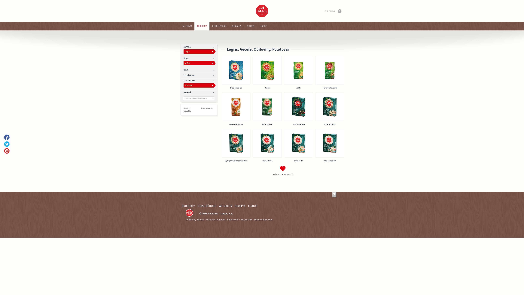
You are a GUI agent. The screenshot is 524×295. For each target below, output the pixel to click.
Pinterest (7, 151)
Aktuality (236, 26)
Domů (189, 26)
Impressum (233, 219)
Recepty (250, 26)
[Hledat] (339, 11)
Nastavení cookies (263, 219)
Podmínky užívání (195, 219)
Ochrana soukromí (215, 219)
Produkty (202, 26)
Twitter (7, 144)
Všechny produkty (187, 109)
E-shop (263, 26)
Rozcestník (246, 219)
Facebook (7, 137)
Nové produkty (207, 108)
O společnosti (219, 26)
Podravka (262, 11)
